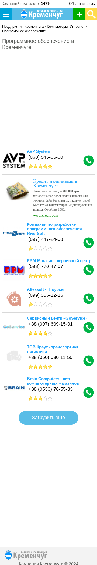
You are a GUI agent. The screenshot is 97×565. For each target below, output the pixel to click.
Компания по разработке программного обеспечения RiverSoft (54, 229)
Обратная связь (82, 4)
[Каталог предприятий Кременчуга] (42, 14)
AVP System (38, 151)
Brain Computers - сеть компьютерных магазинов (53, 381)
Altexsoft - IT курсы (45, 289)
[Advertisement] (48, 99)
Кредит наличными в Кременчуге (55, 183)
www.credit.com (45, 215)
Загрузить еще (48, 417)
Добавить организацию (80, 14)
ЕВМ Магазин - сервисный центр (59, 260)
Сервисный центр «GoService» (57, 318)
